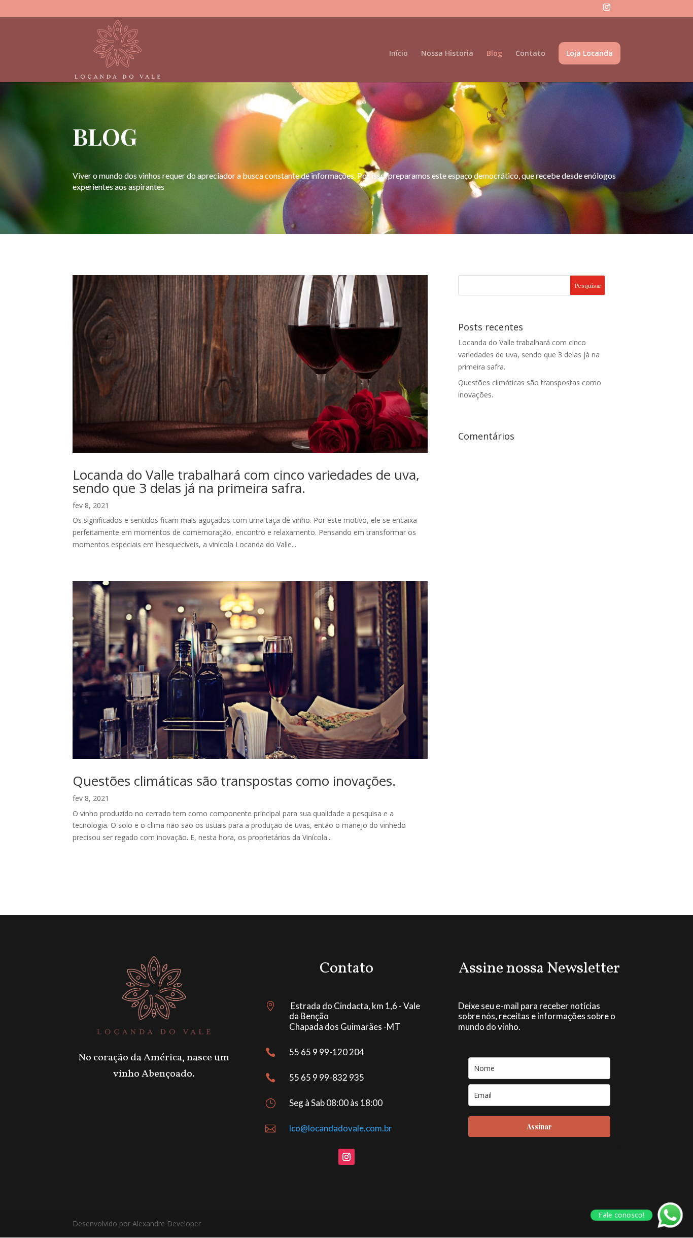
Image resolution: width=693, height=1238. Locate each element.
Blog (494, 54)
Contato (530, 54)
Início (398, 54)
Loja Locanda (589, 53)
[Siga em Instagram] (346, 1157)
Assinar (539, 1126)
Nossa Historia (447, 54)
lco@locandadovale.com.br (340, 1128)
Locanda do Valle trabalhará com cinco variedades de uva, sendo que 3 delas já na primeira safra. (246, 481)
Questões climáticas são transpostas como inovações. (234, 781)
